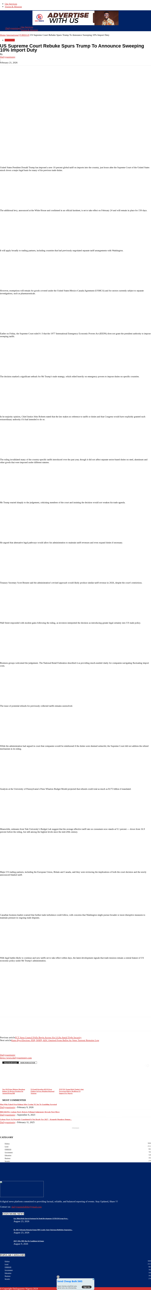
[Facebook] (4, 69)
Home (3, 35)
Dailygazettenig (7, 57)
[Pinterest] (21, 69)
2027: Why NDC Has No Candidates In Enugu (29, 1241)
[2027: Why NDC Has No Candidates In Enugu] (6, 1241)
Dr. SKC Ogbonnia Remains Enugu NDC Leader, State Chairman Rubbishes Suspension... (43, 1230)
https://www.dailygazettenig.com (16, 1057)
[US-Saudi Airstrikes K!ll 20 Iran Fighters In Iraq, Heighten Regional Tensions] (45, 1086)
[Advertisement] (75, 190)
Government (9, 1152)
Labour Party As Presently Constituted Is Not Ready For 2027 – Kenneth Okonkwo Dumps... (36, 1119)
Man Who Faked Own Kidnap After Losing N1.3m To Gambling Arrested (28, 1104)
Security (7, 1161)
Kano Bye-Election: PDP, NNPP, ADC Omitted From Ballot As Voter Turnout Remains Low (55, 1040)
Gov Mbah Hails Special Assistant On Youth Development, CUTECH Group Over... (41, 1218)
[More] (38, 69)
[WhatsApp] (29, 69)
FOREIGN (24, 35)
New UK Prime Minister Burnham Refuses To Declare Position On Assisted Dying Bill (13, 1091)
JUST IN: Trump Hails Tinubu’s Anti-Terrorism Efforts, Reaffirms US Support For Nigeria (71, 1091)
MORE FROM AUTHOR (27, 1062)
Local (6, 1146)
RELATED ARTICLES (10, 1062)
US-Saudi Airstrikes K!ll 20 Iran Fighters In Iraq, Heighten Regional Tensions (42, 1091)
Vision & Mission (13, 6)
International (12, 35)
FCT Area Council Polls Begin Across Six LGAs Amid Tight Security (48, 1037)
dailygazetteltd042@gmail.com (26, 1206)
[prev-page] (146, 1065)
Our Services (11, 3)
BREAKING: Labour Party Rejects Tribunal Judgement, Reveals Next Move (30, 1112)
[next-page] (148, 1065)
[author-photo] (5, 1052)
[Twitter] (12, 69)
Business (7, 1158)
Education (8, 1155)
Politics (7, 1143)
